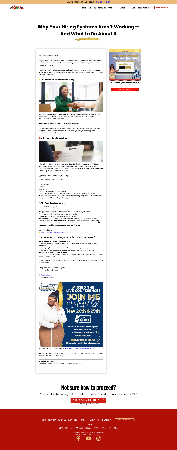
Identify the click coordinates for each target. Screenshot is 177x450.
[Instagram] (98, 438)
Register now (45, 275)
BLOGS (110, 8)
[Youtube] (88, 438)
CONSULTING (102, 8)
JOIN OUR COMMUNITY (144, 8)
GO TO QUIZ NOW (125, 89)
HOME (84, 8)
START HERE (92, 8)
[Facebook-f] (78, 438)
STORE (116, 8)
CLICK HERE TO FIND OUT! (103, 2)
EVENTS (122, 8)
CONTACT (132, 8)
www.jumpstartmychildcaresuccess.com (56, 232)
